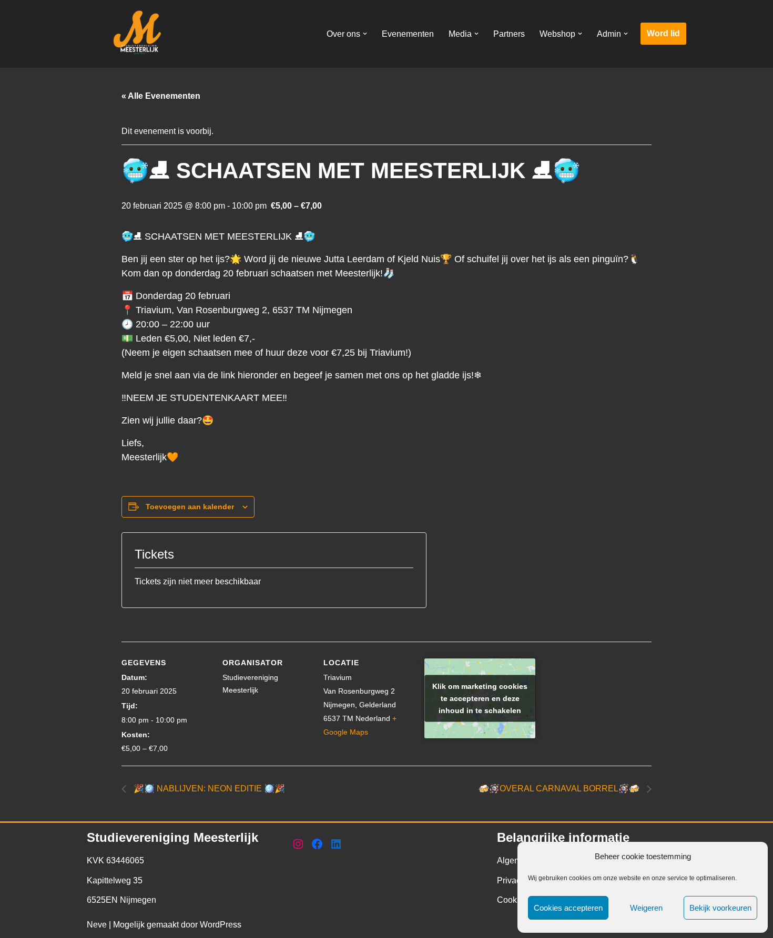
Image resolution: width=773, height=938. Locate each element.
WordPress (220, 924)
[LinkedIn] (336, 844)
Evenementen (408, 33)
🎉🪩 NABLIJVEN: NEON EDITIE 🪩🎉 (208, 788)
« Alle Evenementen (160, 95)
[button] (365, 34)
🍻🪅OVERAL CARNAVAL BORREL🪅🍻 (560, 788)
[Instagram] (298, 844)
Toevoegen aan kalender (190, 506)
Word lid (663, 33)
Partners (509, 33)
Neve (97, 924)
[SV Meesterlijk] (139, 34)
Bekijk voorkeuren (720, 907)
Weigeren (646, 907)
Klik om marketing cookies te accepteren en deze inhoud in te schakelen (479, 698)
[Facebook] (317, 844)
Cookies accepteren (568, 907)
